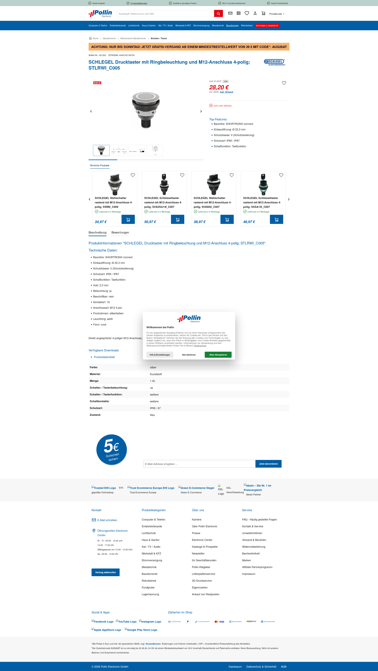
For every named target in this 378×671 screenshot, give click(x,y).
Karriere (196, 519)
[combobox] (165, 13)
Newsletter (198, 553)
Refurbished (149, 580)
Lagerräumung (150, 594)
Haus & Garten (150, 540)
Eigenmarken (200, 587)
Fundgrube (148, 587)
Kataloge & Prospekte (205, 546)
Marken (246, 560)
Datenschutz (162, 470)
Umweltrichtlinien (252, 533)
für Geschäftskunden (204, 560)
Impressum (248, 574)
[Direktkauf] (238, 13)
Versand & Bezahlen (254, 540)
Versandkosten (153, 643)
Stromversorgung (152, 560)
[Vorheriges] (91, 111)
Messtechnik (149, 567)
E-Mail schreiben (107, 520)
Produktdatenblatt (104, 357)
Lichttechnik (149, 533)
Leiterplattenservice (203, 574)
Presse (196, 533)
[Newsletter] (230, 13)
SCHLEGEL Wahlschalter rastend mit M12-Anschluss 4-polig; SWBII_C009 (113, 202)
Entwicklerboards (152, 526)
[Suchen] (218, 13)
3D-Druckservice (202, 580)
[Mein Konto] (255, 13)
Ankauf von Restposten (205, 594)
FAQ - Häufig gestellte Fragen (259, 519)
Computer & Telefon (153, 519)
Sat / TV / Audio (151, 546)
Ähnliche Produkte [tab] (99, 165)
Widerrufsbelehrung (253, 546)
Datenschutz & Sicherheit (261, 666)
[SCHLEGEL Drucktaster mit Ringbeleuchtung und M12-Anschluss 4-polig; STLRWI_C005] (146, 111)
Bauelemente (149, 574)
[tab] (97, 233)
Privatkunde (275, 14)
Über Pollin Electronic (204, 526)
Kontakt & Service (252, 526)
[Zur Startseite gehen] (100, 13)
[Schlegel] (274, 66)
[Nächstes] (201, 111)
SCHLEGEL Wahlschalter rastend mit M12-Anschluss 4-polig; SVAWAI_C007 (212, 202)
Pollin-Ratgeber (201, 567)
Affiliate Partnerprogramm (257, 567)
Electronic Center (202, 540)
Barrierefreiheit (251, 553)
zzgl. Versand (226, 91)
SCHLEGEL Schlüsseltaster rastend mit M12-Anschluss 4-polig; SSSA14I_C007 (262, 202)
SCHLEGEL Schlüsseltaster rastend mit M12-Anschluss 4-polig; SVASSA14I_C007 (163, 202)
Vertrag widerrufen (105, 572)
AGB (283, 666)
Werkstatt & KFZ (151, 553)
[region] (146, 119)
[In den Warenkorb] (128, 219)
